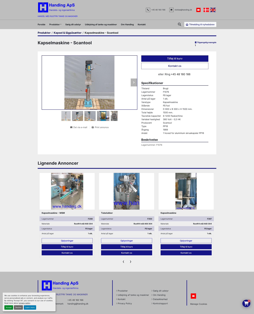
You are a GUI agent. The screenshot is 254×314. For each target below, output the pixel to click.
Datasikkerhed (160, 299)
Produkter (54, 24)
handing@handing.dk (77, 303)
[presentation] (123, 261)
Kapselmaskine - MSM (53, 213)
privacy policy (24, 303)
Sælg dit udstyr (73, 24)
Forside (41, 24)
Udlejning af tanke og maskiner (101, 24)
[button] (55, 24)
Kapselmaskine (168, 213)
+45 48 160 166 (158, 10)
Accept (9, 307)
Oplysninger (67, 240)
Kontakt (142, 24)
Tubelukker (107, 213)
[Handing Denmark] (60, 285)
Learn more (30, 307)
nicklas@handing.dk (183, 10)
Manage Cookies (198, 304)
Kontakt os (174, 66)
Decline (18, 307)
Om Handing (127, 24)
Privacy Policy (125, 303)
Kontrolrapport (160, 303)
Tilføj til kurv (174, 58)
